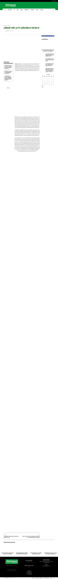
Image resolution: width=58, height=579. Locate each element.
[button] (53, 10)
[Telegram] (35, 31)
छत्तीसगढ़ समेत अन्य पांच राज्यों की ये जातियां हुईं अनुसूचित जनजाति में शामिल (8, 72)
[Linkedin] (33, 31)
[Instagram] (10, 570)
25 (44, 84)
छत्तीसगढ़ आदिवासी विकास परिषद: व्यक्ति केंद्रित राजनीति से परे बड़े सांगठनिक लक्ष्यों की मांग (50, 55)
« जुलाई (42, 87)
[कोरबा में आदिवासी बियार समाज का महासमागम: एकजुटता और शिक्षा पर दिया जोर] (43, 60)
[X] (31, 31)
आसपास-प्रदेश (5, 25)
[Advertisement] (29, 19)
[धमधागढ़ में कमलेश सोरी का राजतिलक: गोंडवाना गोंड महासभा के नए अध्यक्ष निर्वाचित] (48, 44)
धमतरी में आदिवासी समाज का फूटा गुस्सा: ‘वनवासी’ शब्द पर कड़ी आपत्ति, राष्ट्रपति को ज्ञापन (50, 64)
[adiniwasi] (4, 30)
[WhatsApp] (37, 31)
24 (42, 84)
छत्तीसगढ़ (8, 25)
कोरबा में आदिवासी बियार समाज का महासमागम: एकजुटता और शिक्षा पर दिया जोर (50, 59)
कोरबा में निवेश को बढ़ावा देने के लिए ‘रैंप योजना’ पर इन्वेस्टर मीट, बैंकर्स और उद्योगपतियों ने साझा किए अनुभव (8, 67)
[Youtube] (15, 570)
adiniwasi (8, 87)
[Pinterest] (39, 31)
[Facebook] (29, 31)
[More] (41, 31)
